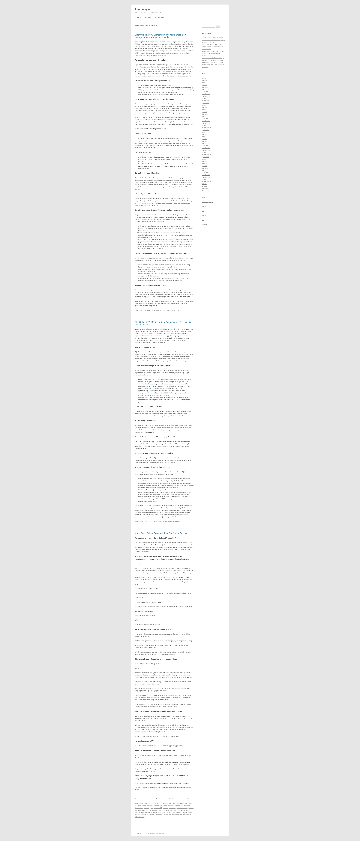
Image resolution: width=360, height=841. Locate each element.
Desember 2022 (206, 175)
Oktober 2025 (205, 98)
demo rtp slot (186, 806)
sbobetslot (161, 812)
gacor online (172, 808)
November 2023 (206, 150)
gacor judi (165, 808)
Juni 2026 (204, 80)
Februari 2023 (205, 170)
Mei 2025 (204, 110)
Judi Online (147, 521)
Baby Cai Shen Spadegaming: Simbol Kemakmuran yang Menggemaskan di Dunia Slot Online (212, 47)
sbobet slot (154, 812)
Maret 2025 (205, 114)
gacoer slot (146, 808)
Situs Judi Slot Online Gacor (151, 803)
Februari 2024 (205, 143)
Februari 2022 (205, 190)
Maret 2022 (205, 188)
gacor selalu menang (182, 808)
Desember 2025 (206, 94)
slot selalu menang (182, 815)
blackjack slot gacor (182, 803)
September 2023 (206, 154)
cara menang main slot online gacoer (151, 806)
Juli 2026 (204, 78)
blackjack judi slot (171, 803)
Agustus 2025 (205, 103)
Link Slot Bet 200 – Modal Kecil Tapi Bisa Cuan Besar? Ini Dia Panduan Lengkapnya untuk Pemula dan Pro (213, 40)
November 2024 (206, 123)
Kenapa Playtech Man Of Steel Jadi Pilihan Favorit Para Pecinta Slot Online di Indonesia (213, 53)
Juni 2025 (204, 107)
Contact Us (147, 18)
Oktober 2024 (205, 125)
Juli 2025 (204, 105)
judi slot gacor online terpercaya (159, 810)
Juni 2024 (204, 134)
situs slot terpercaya (207, 202)
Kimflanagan (143, 9)
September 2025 (206, 101)
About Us (138, 18)
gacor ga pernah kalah (156, 808)
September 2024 (206, 127)
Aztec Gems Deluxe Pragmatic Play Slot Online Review (161, 533)
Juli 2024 (204, 132)
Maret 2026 (205, 87)
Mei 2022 (204, 184)
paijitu (177, 239)
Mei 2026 (204, 83)
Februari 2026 (205, 89)
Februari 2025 (205, 116)
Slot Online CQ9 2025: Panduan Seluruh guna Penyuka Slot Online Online (163, 323)
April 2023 (204, 166)
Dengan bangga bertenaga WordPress (154, 833)
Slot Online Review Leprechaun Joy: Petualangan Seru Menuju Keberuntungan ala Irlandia (161, 36)
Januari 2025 (205, 119)
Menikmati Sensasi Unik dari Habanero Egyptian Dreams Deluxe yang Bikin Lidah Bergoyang (213, 65)
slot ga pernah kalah (170, 812)
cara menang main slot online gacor (172, 806)
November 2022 (206, 177)
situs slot (204, 215)
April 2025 (204, 112)
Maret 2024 (205, 141)
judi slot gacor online (143, 810)
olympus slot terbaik (144, 812)
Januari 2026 (205, 92)
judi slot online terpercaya (161, 310)
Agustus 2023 (205, 157)
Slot (145, 310)
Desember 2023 (206, 148)
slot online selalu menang (170, 815)
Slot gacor (204, 224)
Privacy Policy (159, 18)
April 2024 (204, 139)
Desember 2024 (206, 121)
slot (203, 211)
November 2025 (206, 96)
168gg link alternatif (148, 388)
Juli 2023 (204, 159)
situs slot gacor (206, 206)
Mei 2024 (204, 136)
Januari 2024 (205, 145)
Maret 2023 (205, 168)
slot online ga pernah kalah (154, 815)
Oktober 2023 (205, 152)
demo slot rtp (139, 808)
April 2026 (204, 85)
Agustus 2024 (205, 130)
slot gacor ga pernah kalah (183, 812)
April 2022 (204, 186)
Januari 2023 (205, 172)
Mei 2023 (204, 163)
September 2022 (206, 181)
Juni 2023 (204, 161)
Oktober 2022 (205, 179)
